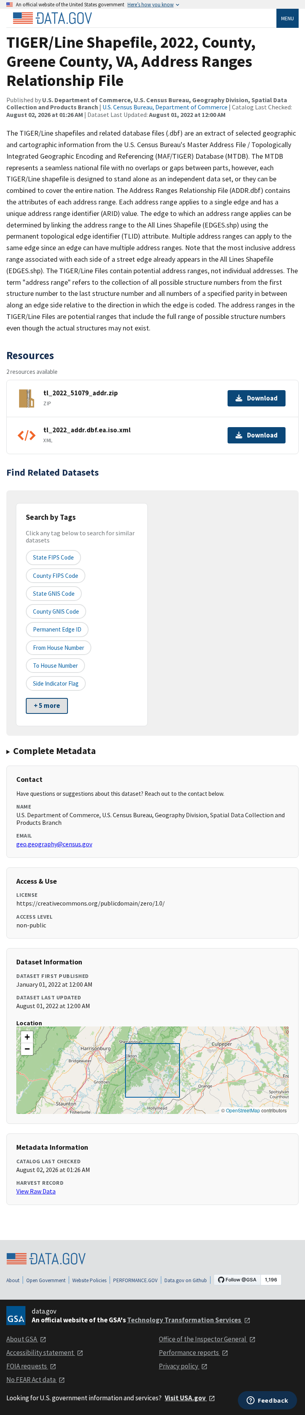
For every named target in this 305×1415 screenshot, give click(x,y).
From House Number (58, 647)
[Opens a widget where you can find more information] (267, 1401)
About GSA (22, 1339)
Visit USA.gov (186, 1398)
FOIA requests (27, 1366)
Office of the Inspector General (203, 1339)
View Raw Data (36, 1191)
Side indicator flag (56, 683)
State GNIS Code (54, 593)
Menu (287, 18)
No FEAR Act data (31, 1379)
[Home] (52, 18)
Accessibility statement (40, 1352)
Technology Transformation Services (184, 1320)
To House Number (55, 665)
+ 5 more (47, 705)
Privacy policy (179, 1366)
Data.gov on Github (185, 1280)
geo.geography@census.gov (54, 844)
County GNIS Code (56, 611)
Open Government (46, 1280)
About (12, 1280)
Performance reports (189, 1352)
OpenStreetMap (243, 1110)
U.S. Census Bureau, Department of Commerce (165, 107)
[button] (27, 1037)
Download (262, 398)
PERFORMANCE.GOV (135, 1280)
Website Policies (89, 1280)
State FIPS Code (53, 557)
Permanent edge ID (57, 629)
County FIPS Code (55, 575)
